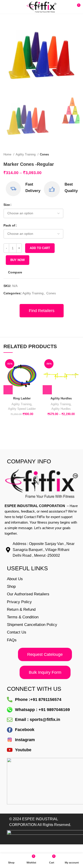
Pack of (9, 225)
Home (7, 154)
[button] (8, 389)
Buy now (17, 260)
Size (6, 204)
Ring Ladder (22, 398)
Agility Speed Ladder (22, 408)
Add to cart (40, 248)
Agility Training (26, 154)
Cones (44, 154)
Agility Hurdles (61, 398)
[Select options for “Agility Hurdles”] (47, 389)
